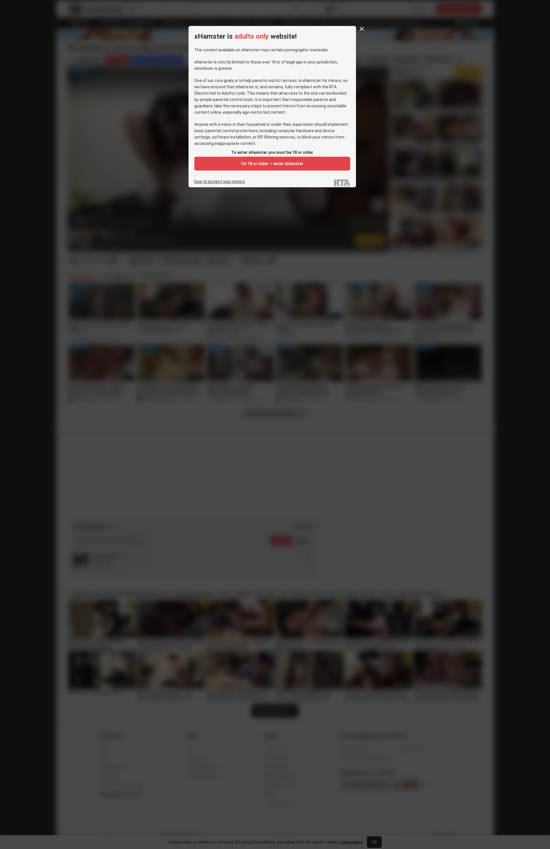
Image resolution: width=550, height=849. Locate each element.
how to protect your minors (219, 181)
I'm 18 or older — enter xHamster (272, 163)
